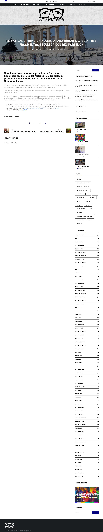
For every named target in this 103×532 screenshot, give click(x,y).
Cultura (69, 49)
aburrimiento (81, 208)
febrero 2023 (79, 283)
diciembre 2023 (80, 252)
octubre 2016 (80, 445)
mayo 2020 (78, 359)
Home (15, 4)
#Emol (27, 108)
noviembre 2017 (80, 417)
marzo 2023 (79, 279)
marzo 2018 (79, 404)
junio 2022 (78, 310)
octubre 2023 (80, 259)
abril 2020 (78, 362)
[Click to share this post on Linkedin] (45, 123)
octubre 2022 (80, 297)
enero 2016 (79, 476)
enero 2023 (79, 286)
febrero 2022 (79, 324)
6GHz (78, 201)
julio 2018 (78, 390)
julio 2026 (78, 238)
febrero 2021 (79, 335)
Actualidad (25, 4)
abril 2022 (78, 317)
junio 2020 (78, 355)
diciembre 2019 (80, 376)
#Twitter (80, 194)
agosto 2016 (79, 452)
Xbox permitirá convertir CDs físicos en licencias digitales (86, 100)
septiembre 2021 (80, 331)
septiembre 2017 (80, 424)
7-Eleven (87, 201)
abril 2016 (78, 466)
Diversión (36, 4)
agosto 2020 (79, 348)
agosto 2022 (79, 304)
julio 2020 (78, 352)
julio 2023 (78, 269)
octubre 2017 (80, 421)
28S (95, 194)
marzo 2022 (79, 321)
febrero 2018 (79, 407)
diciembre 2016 (80, 438)
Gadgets (63, 4)
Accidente (80, 212)
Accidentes (80, 220)
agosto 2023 (79, 266)
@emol (56, 108)
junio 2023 (78, 272)
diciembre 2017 (80, 414)
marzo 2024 (79, 241)
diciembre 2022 (80, 290)
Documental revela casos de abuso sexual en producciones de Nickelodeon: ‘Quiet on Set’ (87, 495)
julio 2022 (78, 307)
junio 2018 (78, 393)
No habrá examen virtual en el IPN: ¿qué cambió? (86, 91)
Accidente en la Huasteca (84, 216)
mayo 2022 (78, 314)
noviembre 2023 (80, 255)
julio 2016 (78, 455)
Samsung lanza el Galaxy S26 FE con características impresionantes (85, 95)
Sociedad (82, 4)
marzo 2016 (79, 469)
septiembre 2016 (80, 448)
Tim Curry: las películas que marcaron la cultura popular (86, 81)
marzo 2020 (79, 366)
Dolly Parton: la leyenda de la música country (85, 86)
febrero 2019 (79, 383)
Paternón (11, 116)
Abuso (91, 208)
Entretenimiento (50, 4)
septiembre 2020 (80, 345)
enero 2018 (79, 410)
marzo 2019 (79, 379)
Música (72, 4)
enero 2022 (79, 328)
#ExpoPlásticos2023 (83, 190)
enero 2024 (79, 248)
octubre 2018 (80, 386)
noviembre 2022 (80, 293)
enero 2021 (79, 338)
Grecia (6, 116)
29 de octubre (81, 197)
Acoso (90, 220)
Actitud (79, 223)
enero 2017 (79, 435)
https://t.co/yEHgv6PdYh (38, 108)
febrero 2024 (79, 245)
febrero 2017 (79, 431)
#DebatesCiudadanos (83, 186)
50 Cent (92, 197)
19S (88, 194)
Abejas (79, 205)
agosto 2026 (79, 235)
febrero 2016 (79, 473)
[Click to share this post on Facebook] (29, 123)
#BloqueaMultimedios (83, 183)
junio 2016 (78, 459)
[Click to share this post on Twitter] (34, 123)
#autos (79, 179)
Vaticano (16, 116)
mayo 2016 (78, 462)
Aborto (88, 205)
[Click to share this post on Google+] (40, 123)
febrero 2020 (79, 369)
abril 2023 (78, 276)
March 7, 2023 (23, 110)
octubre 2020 (80, 341)
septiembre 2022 (80, 300)
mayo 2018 (78, 397)
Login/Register (91, 1)
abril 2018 (78, 400)
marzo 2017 (79, 428)
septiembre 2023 (80, 262)
